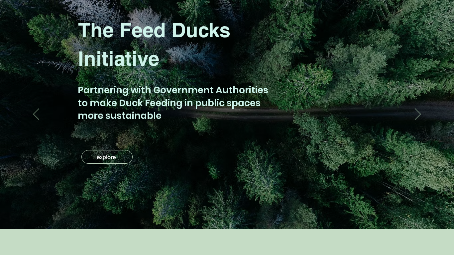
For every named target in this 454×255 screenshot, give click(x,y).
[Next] (418, 114)
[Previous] (36, 114)
